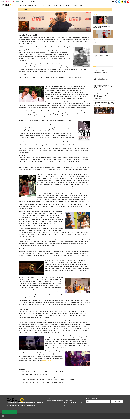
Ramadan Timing (78, 414)
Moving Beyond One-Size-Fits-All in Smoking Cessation (57, 405)
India (27, 1)
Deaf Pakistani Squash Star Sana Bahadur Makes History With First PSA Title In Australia (64, 402)
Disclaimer (98, 414)
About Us (29, 414)
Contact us (37, 414)
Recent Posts (96, 14)
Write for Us (104, 414)
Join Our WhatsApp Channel (9, 412)
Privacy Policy (92, 414)
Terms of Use (85, 414)
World (33, 1)
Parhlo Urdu (57, 5)
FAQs (33, 414)
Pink (7, 1)
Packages (74, 5)
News (12, 1)
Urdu (22, 1)
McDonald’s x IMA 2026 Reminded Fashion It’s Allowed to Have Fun (59, 400)
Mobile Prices (50, 414)
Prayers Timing (71, 414)
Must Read (23, 5)
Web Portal (59, 414)
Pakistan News (32, 5)
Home (2, 1)
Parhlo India (43, 414)
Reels (17, 1)
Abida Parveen (46, 360)
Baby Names (64, 414)
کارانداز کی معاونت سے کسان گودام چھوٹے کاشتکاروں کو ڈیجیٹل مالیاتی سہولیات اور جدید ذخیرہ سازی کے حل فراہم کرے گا (103, 86)
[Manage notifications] (3, 416)
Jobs (55, 414)
